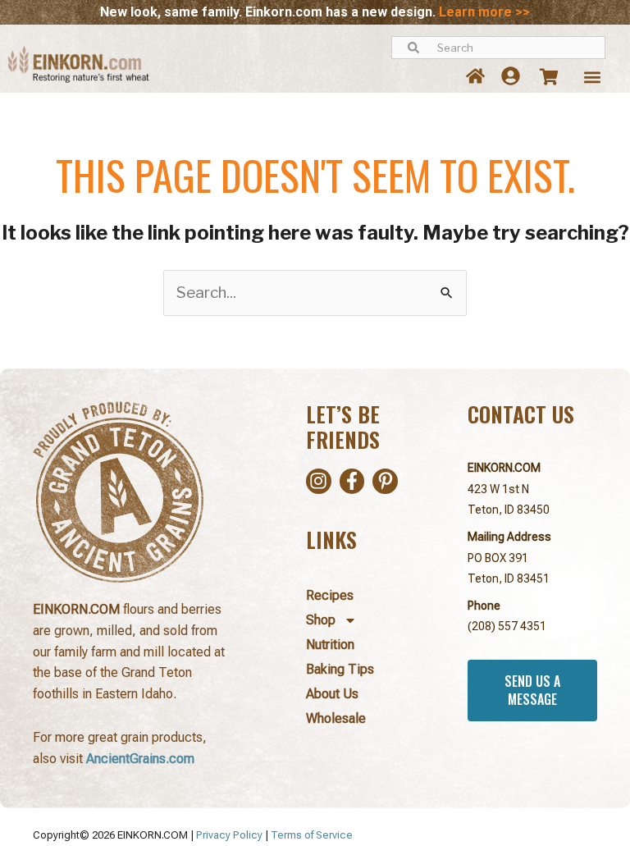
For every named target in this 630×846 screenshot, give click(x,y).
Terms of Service (312, 835)
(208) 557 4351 (507, 626)
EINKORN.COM (504, 467)
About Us (332, 694)
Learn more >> (484, 12)
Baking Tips (340, 669)
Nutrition (330, 644)
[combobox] (498, 47)
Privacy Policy (229, 835)
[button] (591, 77)
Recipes (330, 595)
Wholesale (336, 718)
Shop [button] (321, 620)
